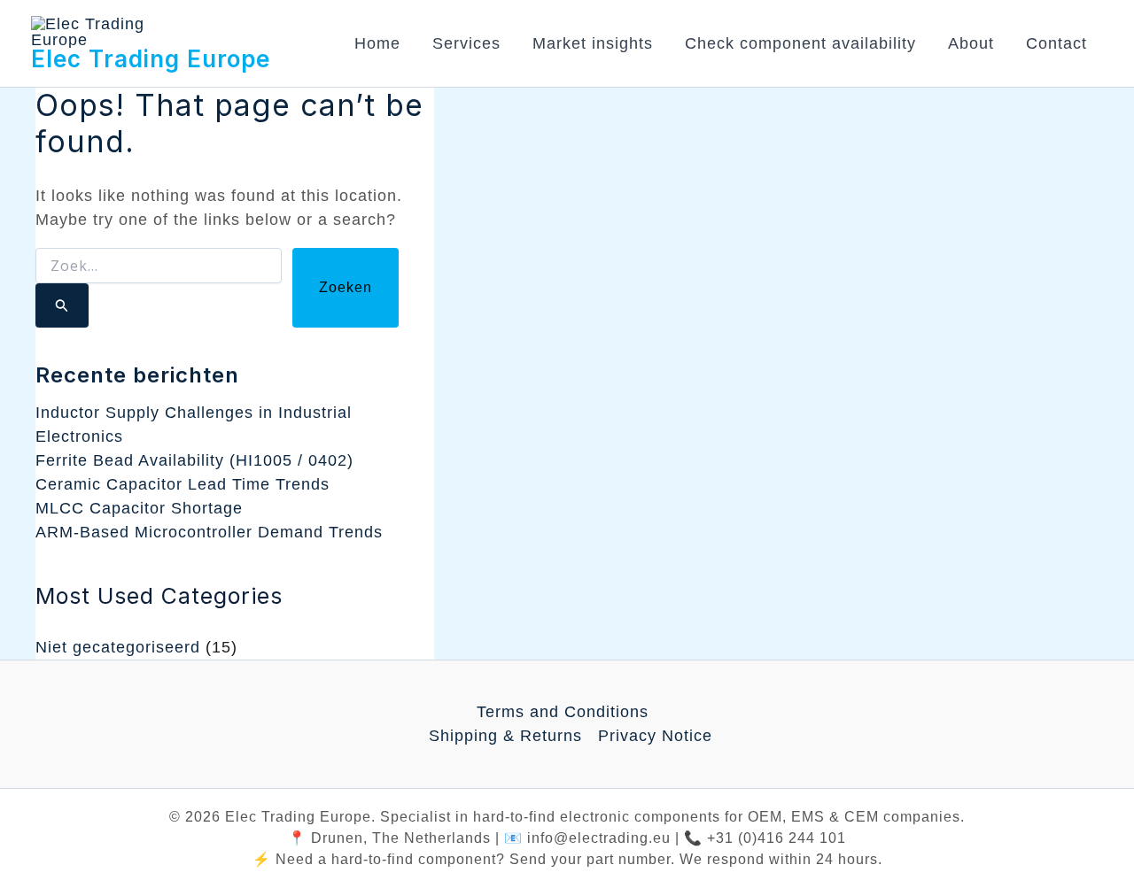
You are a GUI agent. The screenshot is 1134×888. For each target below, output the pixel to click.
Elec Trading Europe (150, 59)
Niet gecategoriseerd (117, 647)
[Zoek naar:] (158, 288)
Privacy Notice (655, 736)
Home (377, 43)
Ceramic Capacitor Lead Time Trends (182, 484)
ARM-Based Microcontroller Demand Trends (209, 532)
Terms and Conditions (563, 712)
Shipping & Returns (505, 736)
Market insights (592, 43)
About (971, 43)
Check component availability (800, 43)
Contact (1056, 43)
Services (466, 43)
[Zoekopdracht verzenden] (62, 305)
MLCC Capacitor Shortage (139, 508)
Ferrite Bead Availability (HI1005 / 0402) (194, 460)
